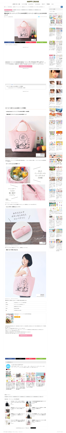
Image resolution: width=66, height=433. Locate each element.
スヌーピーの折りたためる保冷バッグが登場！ (14, 86)
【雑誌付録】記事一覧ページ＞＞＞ (25, 66)
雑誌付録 (6, 396)
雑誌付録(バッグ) (23, 396)
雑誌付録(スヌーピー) (16, 396)
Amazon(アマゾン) (7, 158)
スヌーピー (10, 396)
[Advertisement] (25, 55)
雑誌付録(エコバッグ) (29, 396)
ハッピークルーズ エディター (43, 16)
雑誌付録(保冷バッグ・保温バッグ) (9, 11)
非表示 (12, 84)
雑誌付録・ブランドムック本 (8, 9)
